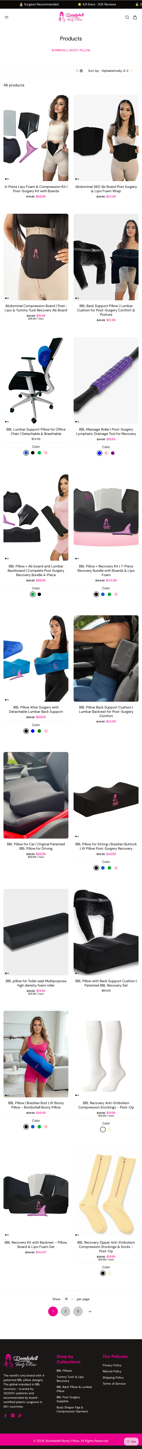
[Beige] (109, 1129)
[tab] (6, 179)
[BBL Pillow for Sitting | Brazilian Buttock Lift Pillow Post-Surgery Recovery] (106, 795)
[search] (127, 17)
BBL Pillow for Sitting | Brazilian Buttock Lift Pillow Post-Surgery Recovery (106, 846)
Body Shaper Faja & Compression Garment (72, 1409)
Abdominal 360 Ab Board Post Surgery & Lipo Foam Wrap (106, 188)
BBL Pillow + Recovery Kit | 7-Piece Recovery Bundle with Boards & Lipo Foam (106, 570)
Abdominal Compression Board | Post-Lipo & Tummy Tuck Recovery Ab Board (36, 308)
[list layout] (77, 71)
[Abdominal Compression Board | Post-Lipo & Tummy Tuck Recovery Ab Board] (35, 257)
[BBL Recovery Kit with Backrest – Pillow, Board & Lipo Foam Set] (35, 1193)
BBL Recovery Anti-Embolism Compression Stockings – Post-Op (106, 1105)
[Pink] (45, 452)
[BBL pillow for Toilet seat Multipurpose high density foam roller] (35, 932)
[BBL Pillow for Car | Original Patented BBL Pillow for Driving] (35, 795)
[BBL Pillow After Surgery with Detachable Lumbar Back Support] (35, 658)
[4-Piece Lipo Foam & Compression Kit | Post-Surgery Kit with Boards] (35, 138)
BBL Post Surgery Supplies (68, 1399)
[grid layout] (81, 71)
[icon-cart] (135, 17)
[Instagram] (13, 1415)
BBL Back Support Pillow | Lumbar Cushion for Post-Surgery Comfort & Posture (106, 310)
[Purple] (112, 453)
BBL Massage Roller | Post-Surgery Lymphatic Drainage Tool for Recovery (106, 431)
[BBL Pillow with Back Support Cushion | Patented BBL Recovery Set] (106, 932)
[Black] (32, 452)
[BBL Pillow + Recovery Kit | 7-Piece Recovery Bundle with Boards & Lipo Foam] (106, 517)
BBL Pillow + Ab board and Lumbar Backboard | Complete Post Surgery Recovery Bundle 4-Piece (36, 570)
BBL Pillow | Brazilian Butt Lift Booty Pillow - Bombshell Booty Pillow (36, 1105)
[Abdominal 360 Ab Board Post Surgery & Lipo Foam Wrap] (106, 138)
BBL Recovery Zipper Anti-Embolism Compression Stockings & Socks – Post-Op (106, 1246)
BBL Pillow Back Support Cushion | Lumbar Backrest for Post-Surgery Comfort (106, 711)
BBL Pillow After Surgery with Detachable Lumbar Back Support (36, 709)
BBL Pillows (64, 1370)
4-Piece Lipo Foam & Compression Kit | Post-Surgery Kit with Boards (36, 188)
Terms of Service (114, 1384)
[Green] (39, 452)
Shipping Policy (113, 1377)
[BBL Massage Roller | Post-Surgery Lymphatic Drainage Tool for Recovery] (106, 380)
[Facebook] (5, 1415)
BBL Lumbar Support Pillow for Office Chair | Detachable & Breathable (35, 431)
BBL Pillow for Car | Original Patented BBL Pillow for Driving (36, 846)
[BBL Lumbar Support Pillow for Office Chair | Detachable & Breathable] (35, 380)
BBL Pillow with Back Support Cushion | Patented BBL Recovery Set (106, 983)
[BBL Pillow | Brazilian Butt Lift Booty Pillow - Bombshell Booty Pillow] (35, 1054)
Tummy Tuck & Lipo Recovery (70, 1379)
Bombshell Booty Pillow (62, 1441)
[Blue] (26, 452)
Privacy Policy (112, 1365)
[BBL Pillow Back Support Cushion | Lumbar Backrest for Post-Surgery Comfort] (106, 658)
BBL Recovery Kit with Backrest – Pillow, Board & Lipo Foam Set (36, 1244)
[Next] (90, 1311)
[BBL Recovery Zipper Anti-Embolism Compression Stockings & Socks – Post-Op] (106, 1193)
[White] (102, 1129)
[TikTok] (20, 1415)
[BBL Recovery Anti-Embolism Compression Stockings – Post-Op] (106, 1054)
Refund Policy (112, 1371)
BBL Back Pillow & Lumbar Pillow (74, 1389)
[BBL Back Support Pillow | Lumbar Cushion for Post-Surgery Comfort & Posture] (106, 257)
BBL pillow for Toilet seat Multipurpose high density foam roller (36, 983)
